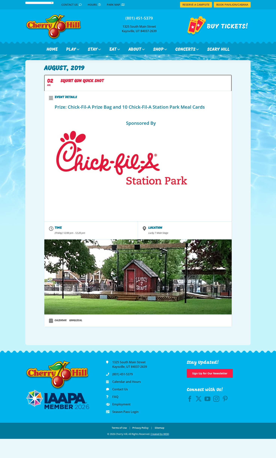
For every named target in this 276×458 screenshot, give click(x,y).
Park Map (114, 4)
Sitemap (159, 427)
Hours (93, 4)
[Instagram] (216, 399)
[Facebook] (190, 399)
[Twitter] (199, 399)
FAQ (115, 397)
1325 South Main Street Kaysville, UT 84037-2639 (139, 28)
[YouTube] (207, 399)
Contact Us (70, 4)
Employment (121, 404)
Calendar (60, 320)
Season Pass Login (125, 412)
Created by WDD (160, 434)
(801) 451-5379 (139, 18)
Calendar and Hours (126, 382)
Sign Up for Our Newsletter (209, 373)
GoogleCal (75, 320)
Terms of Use (119, 427)
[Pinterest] (225, 399)
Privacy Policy (140, 427)
